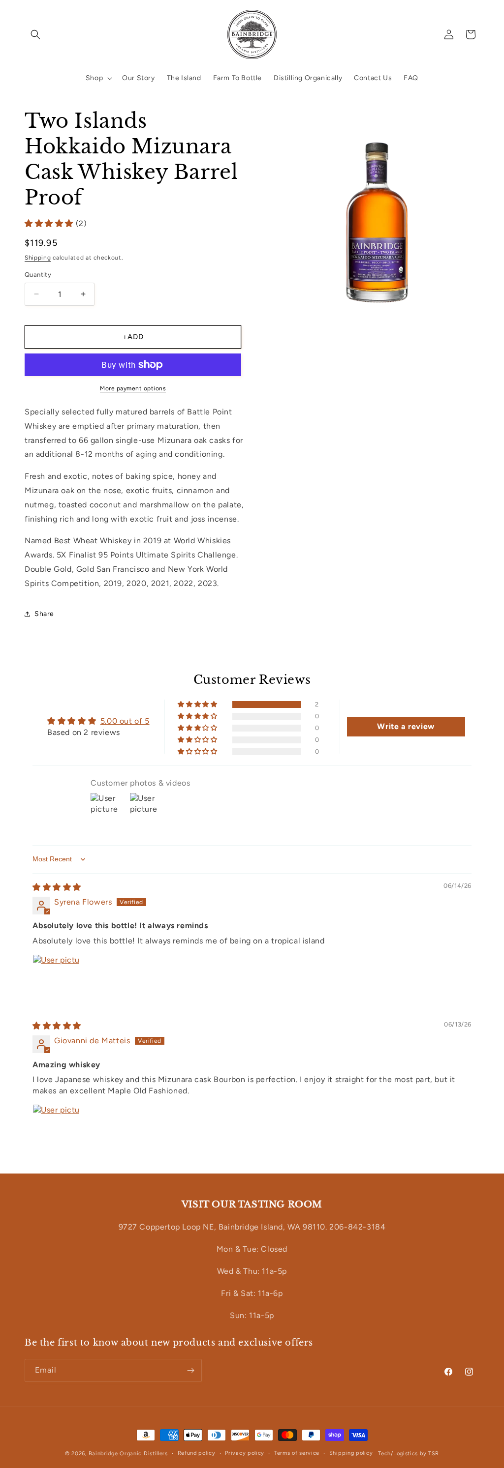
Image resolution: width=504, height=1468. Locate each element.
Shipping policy (351, 1453)
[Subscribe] (190, 1370)
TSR (433, 1453)
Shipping (38, 257)
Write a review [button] (405, 726)
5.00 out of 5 (125, 721)
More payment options (133, 388)
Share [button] (44, 614)
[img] (56, 887)
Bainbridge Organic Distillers (128, 1453)
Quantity (38, 274)
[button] (35, 34)
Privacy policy (244, 1453)
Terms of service (296, 1453)
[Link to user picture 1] (56, 977)
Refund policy (197, 1453)
